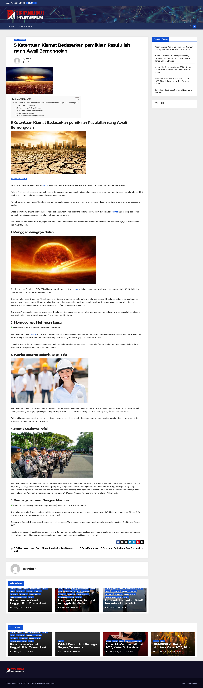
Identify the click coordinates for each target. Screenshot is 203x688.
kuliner (29, 591)
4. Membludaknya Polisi (25, 113)
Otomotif (14, 594)
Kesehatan (20, 591)
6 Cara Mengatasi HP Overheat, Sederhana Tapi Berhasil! (110, 548)
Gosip (13, 591)
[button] (190, 26)
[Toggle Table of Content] (76, 99)
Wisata (31, 597)
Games (45, 588)
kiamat (45, 185)
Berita (13, 588)
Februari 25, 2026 (116, 652)
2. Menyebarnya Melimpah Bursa (29, 108)
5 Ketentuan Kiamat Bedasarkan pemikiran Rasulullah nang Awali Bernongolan (46, 103)
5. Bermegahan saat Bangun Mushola (30, 115)
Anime (20, 588)
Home (11, 26)
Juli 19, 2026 (66, 652)
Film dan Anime (35, 588)
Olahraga (37, 591)
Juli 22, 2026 (18, 652)
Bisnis (26, 588)
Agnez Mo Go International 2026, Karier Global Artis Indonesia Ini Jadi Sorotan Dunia (172, 69)
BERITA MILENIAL (19, 178)
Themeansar (50, 683)
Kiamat (34, 334)
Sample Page (25, 26)
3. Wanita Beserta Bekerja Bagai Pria (30, 110)
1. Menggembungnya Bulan (26, 105)
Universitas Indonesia (18, 597)
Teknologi (23, 594)
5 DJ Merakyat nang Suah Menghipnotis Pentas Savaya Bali (43, 549)
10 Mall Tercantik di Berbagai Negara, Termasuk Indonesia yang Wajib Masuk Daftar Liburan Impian (172, 58)
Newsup (40, 683)
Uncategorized (20, 40)
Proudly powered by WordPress (18, 683)
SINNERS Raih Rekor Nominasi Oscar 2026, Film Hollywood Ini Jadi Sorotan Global (171, 81)
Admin (28, 59)
